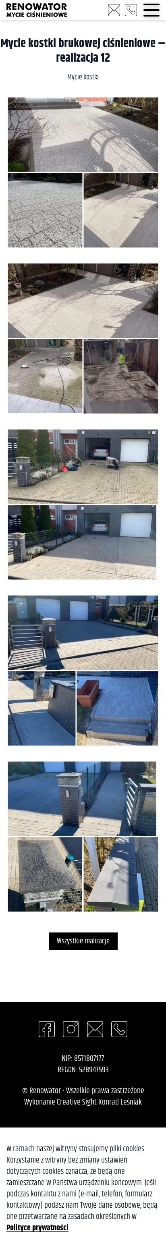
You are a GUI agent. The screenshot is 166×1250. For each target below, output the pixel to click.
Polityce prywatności (37, 1228)
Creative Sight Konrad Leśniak (99, 1102)
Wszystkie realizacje (83, 941)
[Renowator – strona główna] (36, 10)
